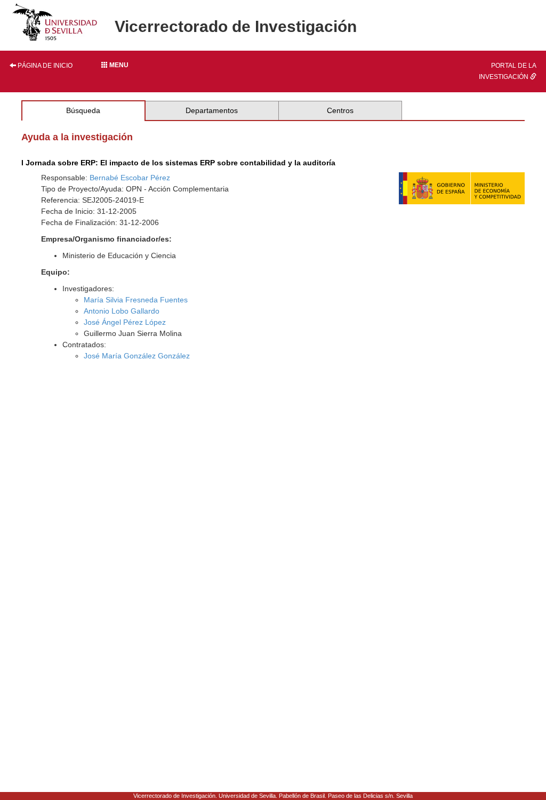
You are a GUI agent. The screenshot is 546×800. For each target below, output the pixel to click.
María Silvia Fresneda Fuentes (136, 299)
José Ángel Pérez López (125, 322)
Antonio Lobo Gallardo (121, 311)
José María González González (137, 355)
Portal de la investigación (507, 71)
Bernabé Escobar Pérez (130, 177)
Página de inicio (44, 65)
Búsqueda (83, 110)
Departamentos (212, 110)
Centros (340, 110)
